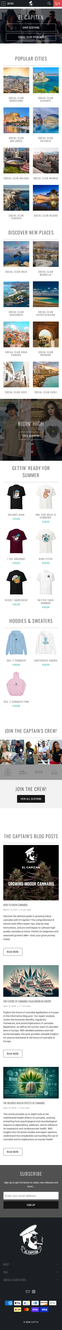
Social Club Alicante (46, 85)
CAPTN (34, 1322)
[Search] (49, 3)
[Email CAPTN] (27, 1292)
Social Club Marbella (46, 259)
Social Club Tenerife (16, 203)
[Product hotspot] (10, 755)
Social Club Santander (16, 299)
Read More (13, 951)
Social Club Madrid (46, 164)
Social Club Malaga (16, 164)
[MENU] (1, 3)
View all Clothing (31, 799)
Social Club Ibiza (16, 259)
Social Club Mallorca (16, 125)
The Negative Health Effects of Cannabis (24, 1103)
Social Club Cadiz (46, 378)
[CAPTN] (31, 3)
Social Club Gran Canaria (16, 339)
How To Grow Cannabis (15, 905)
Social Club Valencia (46, 125)
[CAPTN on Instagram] (34, 1292)
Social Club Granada (46, 339)
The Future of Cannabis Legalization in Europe (27, 1001)
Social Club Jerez (16, 378)
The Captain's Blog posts (31, 836)
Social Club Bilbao (46, 203)
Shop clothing (31, 27)
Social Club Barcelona (16, 85)
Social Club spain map (31, 37)
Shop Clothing (31, 435)
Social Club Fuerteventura (46, 299)
